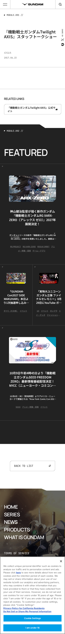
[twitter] (62, 39)
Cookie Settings (32, 618)
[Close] (61, 561)
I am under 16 (33, 627)
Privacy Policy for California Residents (23, 608)
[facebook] (62, 44)
